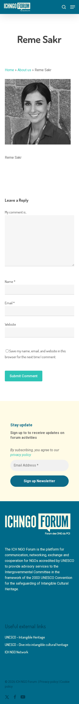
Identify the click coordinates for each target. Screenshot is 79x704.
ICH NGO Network (16, 652)
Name (10, 281)
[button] (72, 7)
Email (10, 303)
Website (10, 324)
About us (24, 70)
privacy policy (20, 455)
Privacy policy (49, 681)
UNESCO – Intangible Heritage (25, 637)
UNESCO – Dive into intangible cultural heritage (36, 644)
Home (9, 70)
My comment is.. (16, 212)
